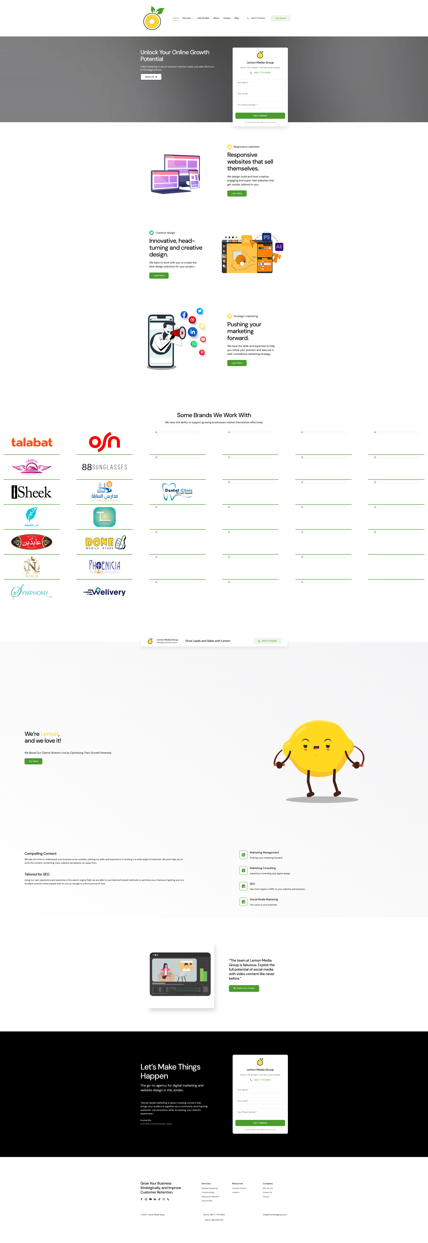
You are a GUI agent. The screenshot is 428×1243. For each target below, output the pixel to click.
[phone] (168, 1199)
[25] (396, 531)
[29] (250, 531)
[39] (104, 581)
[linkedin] (155, 1199)
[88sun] (104, 457)
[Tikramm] (104, 506)
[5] (323, 457)
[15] (104, 482)
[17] (323, 556)
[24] (323, 531)
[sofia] (323, 432)
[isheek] (31, 482)
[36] (177, 556)
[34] (31, 581)
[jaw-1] (31, 457)
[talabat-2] (31, 432)
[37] (177, 531)
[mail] (164, 1199)
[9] (104, 556)
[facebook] (141, 1199)
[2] (104, 432)
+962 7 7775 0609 (217, 1214)
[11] (250, 457)
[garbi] (250, 581)
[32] (250, 506)
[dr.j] (323, 506)
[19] (396, 506)
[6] (396, 457)
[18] (250, 556)
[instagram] (146, 1199)
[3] (177, 432)
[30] (250, 482)
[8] (31, 531)
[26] (31, 506)
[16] (177, 482)
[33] (31, 556)
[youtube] (150, 1199)
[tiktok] (159, 1199)
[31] (177, 506)
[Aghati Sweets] (250, 432)
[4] (323, 581)
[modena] (177, 457)
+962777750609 (258, 18)
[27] (104, 531)
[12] (396, 556)
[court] (396, 432)
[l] (153, 3)
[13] (396, 581)
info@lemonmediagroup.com (274, 1214)
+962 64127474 (217, 1220)
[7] (323, 482)
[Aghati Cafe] (396, 482)
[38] (177, 581)
